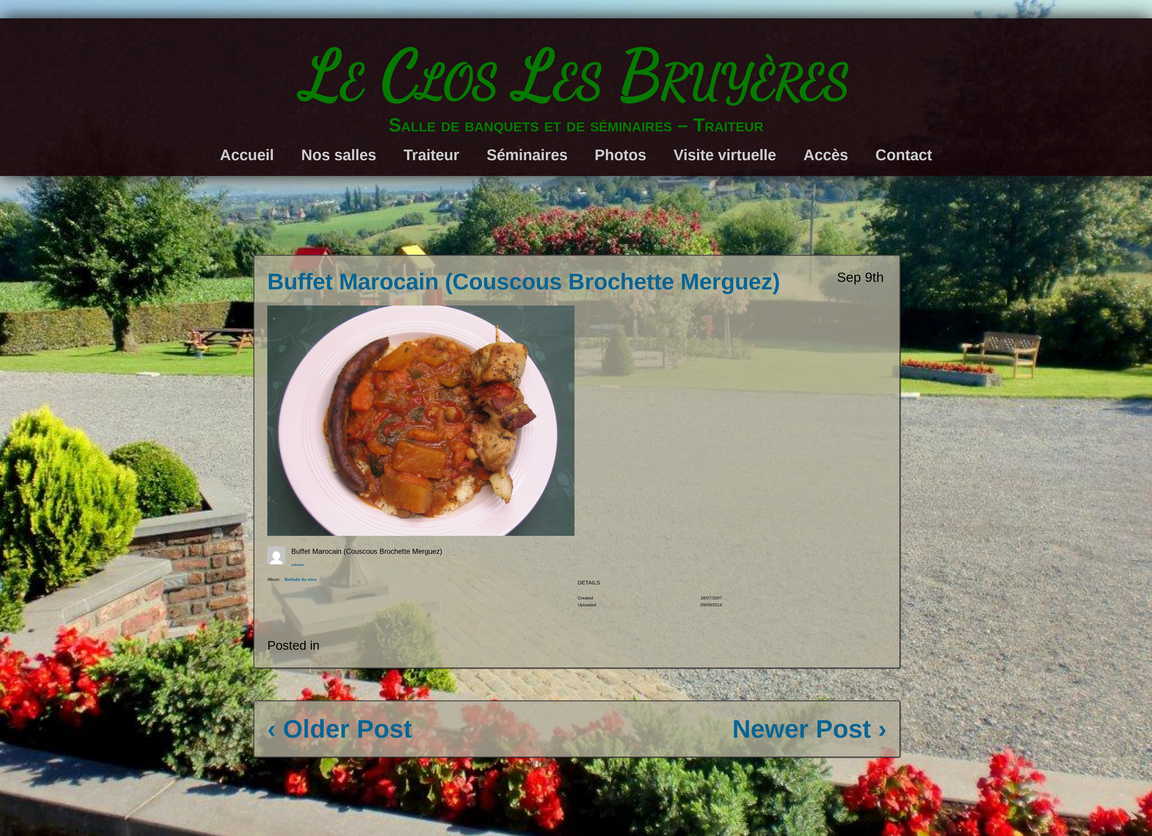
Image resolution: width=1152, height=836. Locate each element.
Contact (903, 154)
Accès (825, 154)
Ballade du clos (300, 579)
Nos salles (338, 154)
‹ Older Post (339, 729)
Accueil (247, 154)
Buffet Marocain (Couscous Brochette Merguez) (523, 281)
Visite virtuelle (725, 154)
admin (297, 565)
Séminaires (527, 154)
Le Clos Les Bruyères (576, 75)
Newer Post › (809, 729)
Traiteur (431, 154)
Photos (620, 154)
